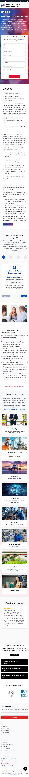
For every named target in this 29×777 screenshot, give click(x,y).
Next (24, 296)
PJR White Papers (6, 748)
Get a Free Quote (8, 224)
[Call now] (25, 769)
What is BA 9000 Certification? (12, 96)
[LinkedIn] (5, 1)
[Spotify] (9, 1)
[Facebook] (1, 1)
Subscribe (14, 717)
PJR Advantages (6, 728)
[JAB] (20, 693)
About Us (5, 726)
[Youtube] (7, 1)
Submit (14, 76)
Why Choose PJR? (7, 730)
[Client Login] (20, 1)
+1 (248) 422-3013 (5, 761)
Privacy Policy (23, 773)
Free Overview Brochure (8, 744)
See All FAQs (14, 654)
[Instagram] (3, 1)
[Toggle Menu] (26, 5)
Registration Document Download (10, 750)
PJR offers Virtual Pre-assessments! (11, 93)
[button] (27, 1)
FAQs (4, 734)
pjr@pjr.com (6, 763)
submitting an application (13, 277)
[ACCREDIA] (7, 693)
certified (14, 140)
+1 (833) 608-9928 (15, 761)
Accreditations (6, 732)
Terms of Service (13, 774)
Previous (6, 296)
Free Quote (5, 742)
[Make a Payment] (15, 1)
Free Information (6, 746)
